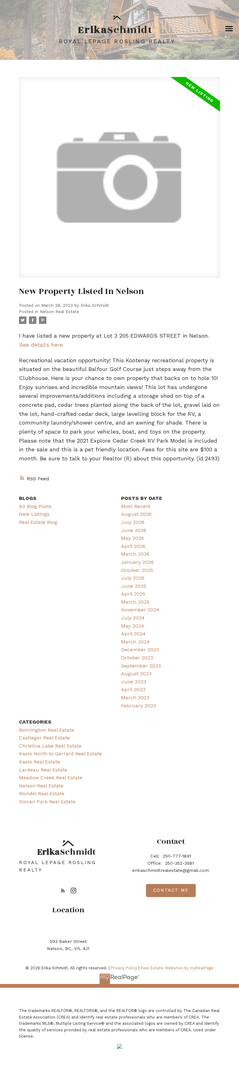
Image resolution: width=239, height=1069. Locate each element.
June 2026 (133, 530)
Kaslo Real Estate (39, 762)
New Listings (34, 514)
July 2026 (132, 522)
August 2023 (136, 674)
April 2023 (133, 689)
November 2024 (140, 610)
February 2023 (138, 706)
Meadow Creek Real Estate (50, 778)
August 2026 (136, 514)
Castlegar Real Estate (44, 738)
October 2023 (137, 658)
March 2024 (135, 642)
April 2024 (133, 634)
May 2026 (132, 538)
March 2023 (135, 698)
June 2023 (133, 682)
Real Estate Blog (38, 522)
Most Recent (136, 506)
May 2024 (132, 626)
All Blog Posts (35, 506)
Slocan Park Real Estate (47, 802)
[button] (63, 890)
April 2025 (133, 594)
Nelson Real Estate (59, 311)
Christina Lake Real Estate (50, 746)
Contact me (171, 890)
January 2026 (137, 562)
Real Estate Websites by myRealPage (177, 968)
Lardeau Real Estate (43, 770)
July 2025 (132, 578)
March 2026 (135, 554)
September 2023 (141, 666)
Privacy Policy (124, 968)
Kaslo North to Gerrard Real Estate (60, 754)
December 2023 (140, 650)
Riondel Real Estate (41, 793)
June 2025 (133, 586)
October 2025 (137, 570)
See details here (41, 344)
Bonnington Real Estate (46, 730)
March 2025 (135, 602)
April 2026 (133, 546)
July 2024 (133, 618)
